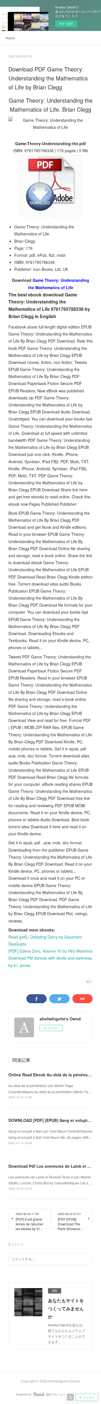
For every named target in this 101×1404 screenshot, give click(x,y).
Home (10, 37)
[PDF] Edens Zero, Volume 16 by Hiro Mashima (50, 951)
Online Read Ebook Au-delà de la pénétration (51, 1074)
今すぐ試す (66, 24)
